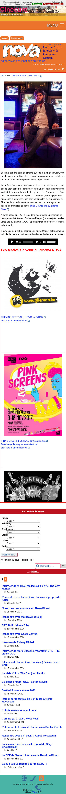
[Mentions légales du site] (24, 780)
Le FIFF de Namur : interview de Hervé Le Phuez (30, 755)
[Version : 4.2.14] (38, 790)
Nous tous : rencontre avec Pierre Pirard (26, 608)
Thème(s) (6, 523)
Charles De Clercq (54, 69)
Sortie (5, 546)
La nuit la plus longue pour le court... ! (24, 764)
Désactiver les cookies (53, 4)
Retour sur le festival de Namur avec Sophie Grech (32, 727)
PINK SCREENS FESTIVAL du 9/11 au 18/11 (23, 441)
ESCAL (35, 792)
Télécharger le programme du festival (19, 444)
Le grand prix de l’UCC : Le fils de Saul (25, 682)
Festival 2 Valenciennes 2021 (18, 690)
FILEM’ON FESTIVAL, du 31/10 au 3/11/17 (22, 317)
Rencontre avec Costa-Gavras (19, 634)
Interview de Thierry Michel (18, 642)
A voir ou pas (8, 529)
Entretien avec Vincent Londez (20, 710)
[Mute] (44, 242)
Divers (5, 540)
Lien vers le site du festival (14, 320)
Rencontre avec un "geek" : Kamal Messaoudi (29, 735)
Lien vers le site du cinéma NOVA (25, 76)
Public (5, 518)
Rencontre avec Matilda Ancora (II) (22, 617)
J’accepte (37, 4)
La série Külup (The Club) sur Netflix (23, 673)
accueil (4, 38)
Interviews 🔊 (17, 38)
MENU (52, 25)
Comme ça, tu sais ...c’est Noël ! (20, 718)
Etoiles (5, 535)
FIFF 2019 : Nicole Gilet (15, 625)
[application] (33, 242)
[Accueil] (33, 15)
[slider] (52, 242)
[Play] (12, 242)
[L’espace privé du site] (33, 780)
